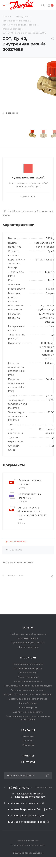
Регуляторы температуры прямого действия (28, 694)
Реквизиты (28, 745)
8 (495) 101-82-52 (19, 788)
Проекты (28, 755)
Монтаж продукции (28, 647)
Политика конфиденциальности (28, 845)
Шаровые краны (28, 707)
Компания (28, 730)
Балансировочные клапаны (30, 482)
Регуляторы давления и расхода (28, 690)
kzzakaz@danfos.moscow (30, 796)
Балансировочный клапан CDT (30, 495)
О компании (28, 736)
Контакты (28, 762)
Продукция (28, 657)
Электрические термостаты (28, 712)
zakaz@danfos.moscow (30, 793)
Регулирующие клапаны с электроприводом (28, 685)
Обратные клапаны (28, 677)
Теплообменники (28, 703)
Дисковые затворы (28, 672)
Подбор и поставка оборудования (28, 634)
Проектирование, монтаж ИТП (28, 642)
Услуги (28, 627)
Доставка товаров (28, 638)
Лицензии (28, 740)
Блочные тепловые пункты (28, 668)
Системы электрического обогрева (28, 699)
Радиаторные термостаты (28, 681)
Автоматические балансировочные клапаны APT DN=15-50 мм (32, 513)
